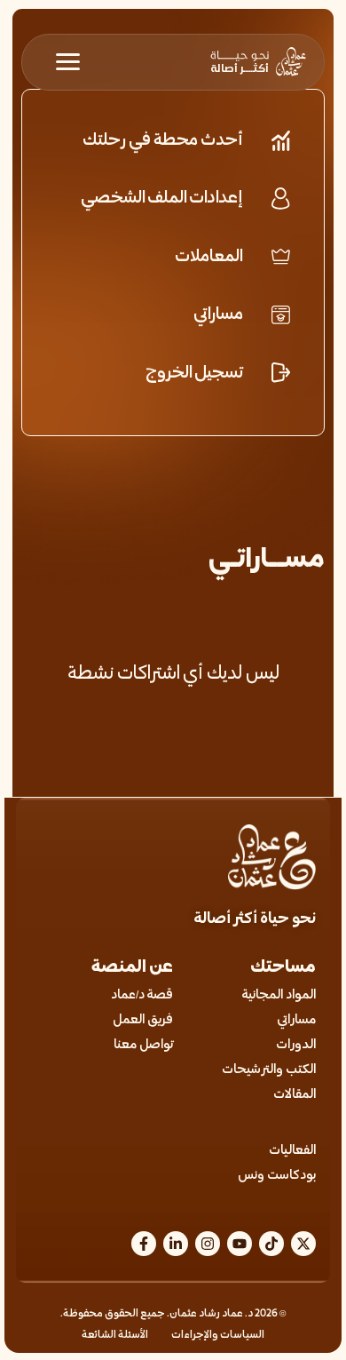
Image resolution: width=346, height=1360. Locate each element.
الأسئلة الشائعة (115, 1335)
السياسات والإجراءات (217, 1335)
